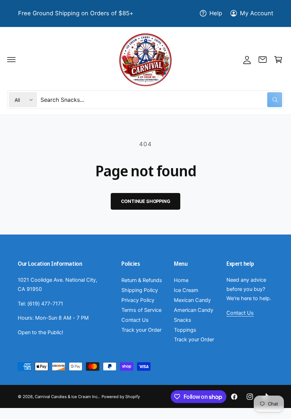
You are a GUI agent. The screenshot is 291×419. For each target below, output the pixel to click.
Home (181, 280)
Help (215, 13)
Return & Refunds (141, 280)
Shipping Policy (139, 290)
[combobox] (161, 99)
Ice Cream (186, 290)
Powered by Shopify (120, 396)
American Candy (193, 310)
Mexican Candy (192, 300)
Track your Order (141, 330)
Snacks (182, 320)
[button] (11, 59)
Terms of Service (141, 310)
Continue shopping (145, 201)
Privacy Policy (137, 300)
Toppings (185, 330)
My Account (256, 13)
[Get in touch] (262, 59)
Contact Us (135, 320)
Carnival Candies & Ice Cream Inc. (67, 396)
